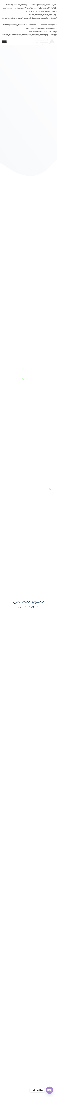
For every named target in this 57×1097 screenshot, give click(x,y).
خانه (38, 607)
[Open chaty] (49, 1090)
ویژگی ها (32, 607)
